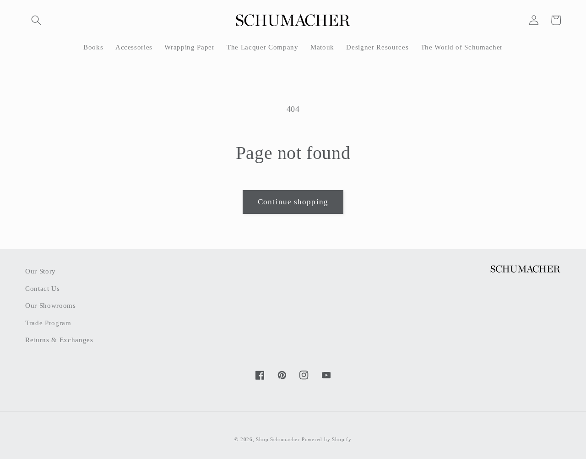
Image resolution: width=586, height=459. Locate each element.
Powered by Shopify (327, 439)
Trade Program (48, 323)
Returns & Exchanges (59, 340)
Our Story (40, 271)
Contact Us (42, 288)
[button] (36, 20)
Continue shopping (293, 201)
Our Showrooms (50, 305)
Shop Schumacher (278, 439)
